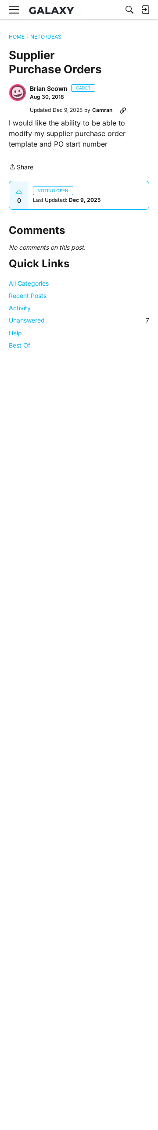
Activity (20, 308)
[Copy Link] (123, 110)
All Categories (29, 283)
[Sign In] (145, 9)
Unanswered (79, 320)
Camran (102, 110)
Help (15, 333)
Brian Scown (49, 88)
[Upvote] (19, 192)
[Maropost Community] (54, 10)
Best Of (19, 345)
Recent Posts (28, 295)
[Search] (129, 9)
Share (21, 167)
